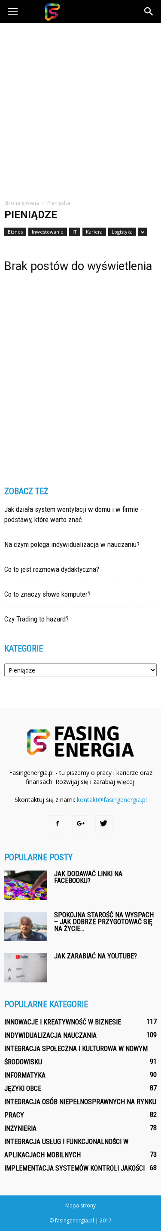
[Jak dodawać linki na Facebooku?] (25, 885)
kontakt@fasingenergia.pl (112, 800)
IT (75, 231)
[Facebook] (57, 823)
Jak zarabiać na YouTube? (95, 956)
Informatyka (25, 1075)
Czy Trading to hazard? (36, 619)
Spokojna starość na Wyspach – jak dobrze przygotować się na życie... (104, 922)
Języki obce (22, 1088)
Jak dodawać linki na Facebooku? (88, 877)
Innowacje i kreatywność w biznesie (62, 1022)
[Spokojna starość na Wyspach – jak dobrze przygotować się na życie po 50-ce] (25, 926)
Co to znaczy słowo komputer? (47, 594)
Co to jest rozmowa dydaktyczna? (51, 569)
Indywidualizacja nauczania (50, 1035)
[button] (149, 11)
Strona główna (21, 203)
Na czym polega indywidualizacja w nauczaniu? (72, 544)
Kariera (94, 231)
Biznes (15, 231)
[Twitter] (103, 823)
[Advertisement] (80, 107)
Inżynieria (20, 1128)
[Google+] (80, 823)
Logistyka (122, 231)
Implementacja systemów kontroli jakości (74, 1168)
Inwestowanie (48, 231)
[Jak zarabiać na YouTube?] (25, 967)
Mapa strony (80, 1205)
